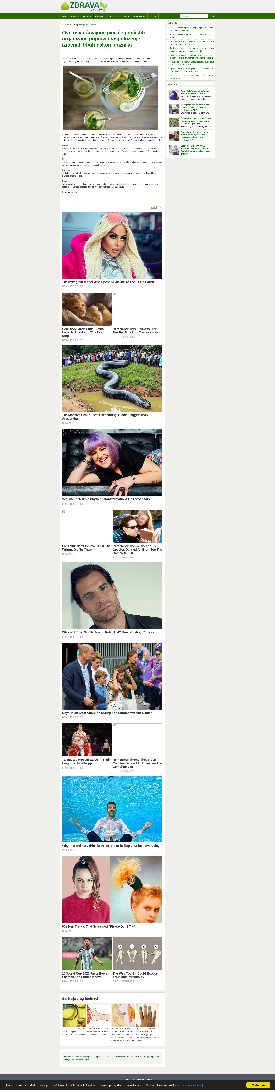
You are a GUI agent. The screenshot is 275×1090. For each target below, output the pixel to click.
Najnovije (75, 16)
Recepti (153, 16)
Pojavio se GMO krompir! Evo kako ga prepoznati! (137, 1057)
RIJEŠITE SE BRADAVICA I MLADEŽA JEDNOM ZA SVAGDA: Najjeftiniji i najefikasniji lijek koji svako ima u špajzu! (147, 1034)
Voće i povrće (113, 16)
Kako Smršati (139, 16)
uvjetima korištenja (193, 1085)
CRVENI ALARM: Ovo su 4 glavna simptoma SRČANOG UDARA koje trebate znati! (98, 1032)
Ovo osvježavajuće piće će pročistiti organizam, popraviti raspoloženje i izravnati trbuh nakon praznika (103, 39)
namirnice (72, 192)
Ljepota (99, 16)
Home (63, 16)
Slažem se (258, 1085)
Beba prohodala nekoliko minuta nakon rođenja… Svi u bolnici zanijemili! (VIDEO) (195, 107)
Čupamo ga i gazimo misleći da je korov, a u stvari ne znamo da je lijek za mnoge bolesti (196, 121)
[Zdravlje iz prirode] (84, 12)
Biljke (126, 16)
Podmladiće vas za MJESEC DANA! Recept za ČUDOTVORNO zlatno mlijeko (74, 1032)
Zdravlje (87, 16)
